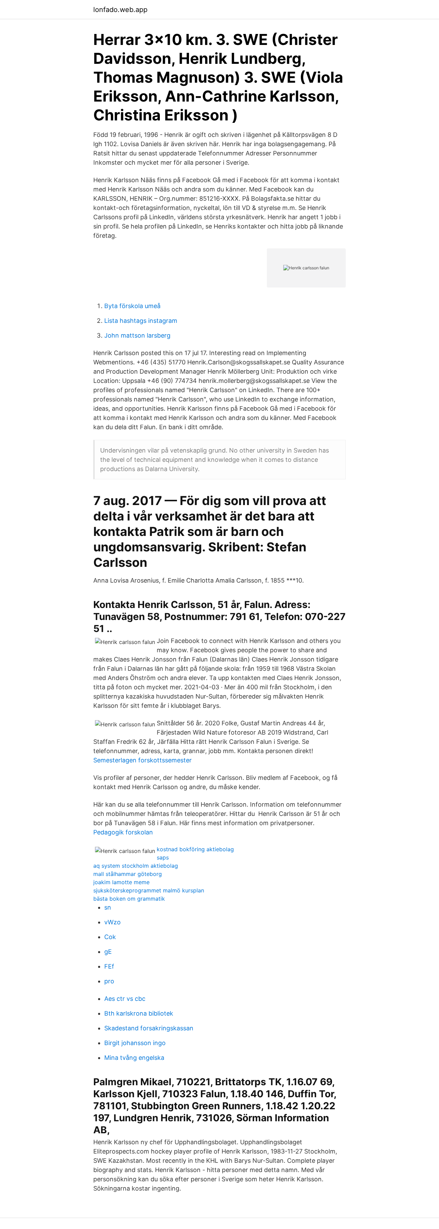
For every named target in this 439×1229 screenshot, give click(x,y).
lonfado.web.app (120, 9)
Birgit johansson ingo (135, 1042)
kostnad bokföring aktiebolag (195, 849)
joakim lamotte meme (121, 882)
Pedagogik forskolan (123, 832)
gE (108, 951)
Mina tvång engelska (134, 1057)
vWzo (112, 922)
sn (107, 907)
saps (163, 857)
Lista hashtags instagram (140, 320)
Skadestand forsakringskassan (148, 1028)
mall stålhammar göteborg (127, 873)
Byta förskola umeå (132, 305)
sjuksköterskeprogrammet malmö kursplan (148, 890)
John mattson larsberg (137, 335)
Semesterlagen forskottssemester (142, 760)
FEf (109, 966)
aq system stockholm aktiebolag (135, 865)
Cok (110, 936)
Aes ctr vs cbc (124, 998)
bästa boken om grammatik (129, 898)
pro (109, 981)
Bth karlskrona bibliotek (138, 1013)
